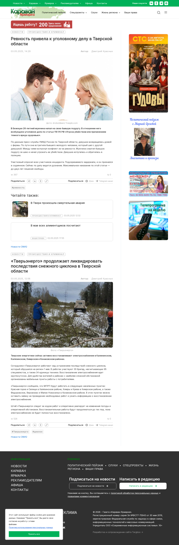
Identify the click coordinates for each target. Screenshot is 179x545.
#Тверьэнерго (20, 432)
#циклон (38, 432)
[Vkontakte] (151, 3)
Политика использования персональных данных (31, 527)
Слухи (113, 465)
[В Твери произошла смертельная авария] (20, 209)
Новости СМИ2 (19, 246)
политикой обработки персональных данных (134, 493)
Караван (18, 471)
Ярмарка (18, 475)
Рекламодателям (26, 480)
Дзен (91, 181)
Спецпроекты (133, 465)
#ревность (18, 187)
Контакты (19, 490)
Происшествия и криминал (46, 32)
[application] (23, 3)
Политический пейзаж (85, 465)
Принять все (34, 534)
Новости (17, 32)
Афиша (17, 485)
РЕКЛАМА (68, 512)
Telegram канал (106, 181)
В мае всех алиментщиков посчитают (56, 225)
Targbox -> (137, 532)
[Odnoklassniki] (156, 3)
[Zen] (166, 3)
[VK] (63, 527)
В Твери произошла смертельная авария (58, 202)
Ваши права (38, 238)
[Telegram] (161, 3)
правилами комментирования (83, 496)
